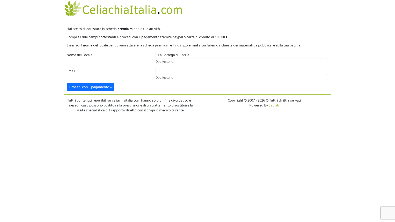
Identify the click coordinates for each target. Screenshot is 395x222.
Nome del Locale (79, 55)
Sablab (274, 105)
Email (71, 71)
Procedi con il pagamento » (90, 87)
